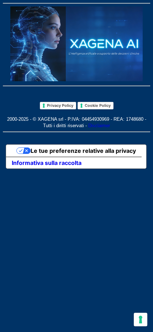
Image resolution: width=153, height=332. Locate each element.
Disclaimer (99, 125)
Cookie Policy (98, 105)
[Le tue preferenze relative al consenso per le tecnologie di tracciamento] (140, 319)
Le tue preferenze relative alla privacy (83, 150)
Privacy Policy (60, 105)
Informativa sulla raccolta (46, 162)
